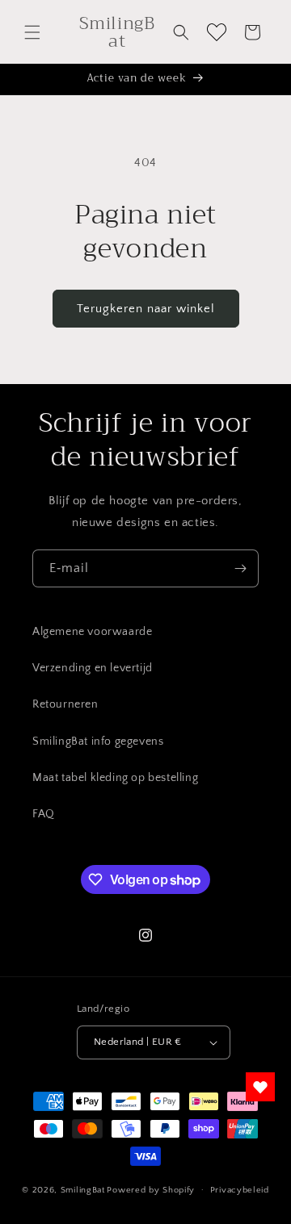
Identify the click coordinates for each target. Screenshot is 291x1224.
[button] (32, 32)
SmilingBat (83, 1189)
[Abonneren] (240, 568)
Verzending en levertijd (92, 668)
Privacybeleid (239, 1190)
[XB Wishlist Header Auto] (216, 32)
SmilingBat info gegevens (97, 741)
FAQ (43, 814)
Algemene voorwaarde (92, 631)
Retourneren (65, 704)
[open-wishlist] (260, 1086)
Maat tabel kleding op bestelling (115, 777)
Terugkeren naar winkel (146, 308)
